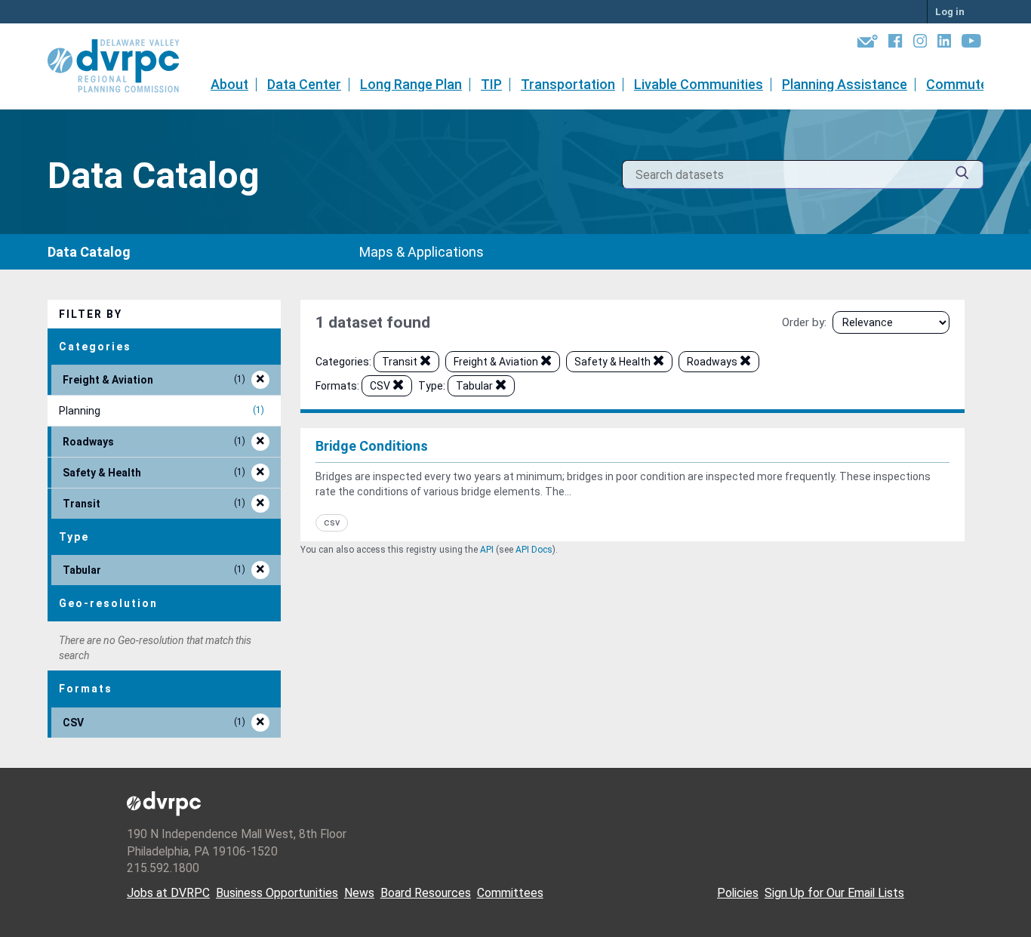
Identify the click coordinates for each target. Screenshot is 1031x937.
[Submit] (962, 174)
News (359, 893)
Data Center (304, 84)
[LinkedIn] (944, 44)
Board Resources (425, 893)
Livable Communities (698, 84)
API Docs (534, 549)
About (229, 84)
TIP (491, 84)
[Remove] (425, 363)
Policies (738, 893)
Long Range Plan (411, 84)
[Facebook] (895, 44)
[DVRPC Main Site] (124, 66)
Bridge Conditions (371, 446)
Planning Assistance (844, 84)
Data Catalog (89, 252)
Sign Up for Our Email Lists (834, 893)
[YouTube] (971, 44)
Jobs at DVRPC (168, 893)
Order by (803, 322)
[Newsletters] (867, 44)
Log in (950, 11)
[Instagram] (920, 44)
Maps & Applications (421, 252)
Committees (510, 893)
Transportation (568, 84)
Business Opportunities (277, 893)
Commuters (963, 84)
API (487, 549)
